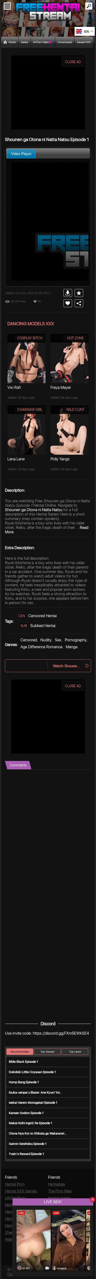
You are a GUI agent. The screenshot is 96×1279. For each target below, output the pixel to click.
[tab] (21, 154)
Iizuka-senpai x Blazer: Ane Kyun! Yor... (35, 1092)
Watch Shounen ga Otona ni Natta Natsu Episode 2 (67, 666)
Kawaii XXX (84, 42)
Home (12, 42)
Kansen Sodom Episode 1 (26, 1113)
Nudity (45, 640)
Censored (28, 640)
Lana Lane (16, 459)
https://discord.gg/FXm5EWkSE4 (61, 1033)
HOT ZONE (75, 338)
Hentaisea (56, 1184)
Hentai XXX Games (21, 1191)
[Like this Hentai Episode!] (68, 303)
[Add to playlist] (79, 293)
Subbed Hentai (42, 625)
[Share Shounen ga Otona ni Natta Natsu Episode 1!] (79, 303)
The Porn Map (60, 1191)
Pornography (76, 640)
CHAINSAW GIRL (29, 410)
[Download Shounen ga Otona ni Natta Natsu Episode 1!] (68, 293)
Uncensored (65, 42)
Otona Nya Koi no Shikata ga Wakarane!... (37, 1133)
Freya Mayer (60, 387)
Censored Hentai (42, 615)
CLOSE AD (73, 62)
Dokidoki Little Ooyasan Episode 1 (32, 1072)
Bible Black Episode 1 (23, 1061)
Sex (58, 640)
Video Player (21, 154)
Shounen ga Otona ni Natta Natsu (33, 509)
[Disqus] (48, 831)
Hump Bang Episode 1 (24, 1082)
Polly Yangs (60, 459)
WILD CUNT (75, 410)
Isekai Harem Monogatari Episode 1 (33, 1102)
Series (24, 42)
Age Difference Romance (41, 647)
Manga (71, 647)
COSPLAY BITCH (29, 338)
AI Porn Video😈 (42, 42)
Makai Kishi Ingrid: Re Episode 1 (30, 1123)
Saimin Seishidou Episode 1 (28, 1144)
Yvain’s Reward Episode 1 (26, 1154)
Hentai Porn (15, 1184)
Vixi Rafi (14, 387)
